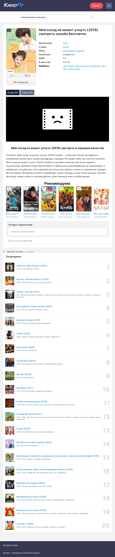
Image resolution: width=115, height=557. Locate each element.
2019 (65, 43)
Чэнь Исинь (69, 66)
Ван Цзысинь (82, 66)
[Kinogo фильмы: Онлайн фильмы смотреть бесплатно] (13, 5)
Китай (66, 47)
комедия (80, 50)
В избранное (22, 82)
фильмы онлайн (15, 251)
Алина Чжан (74, 69)
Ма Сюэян (95, 66)
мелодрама (68, 50)
